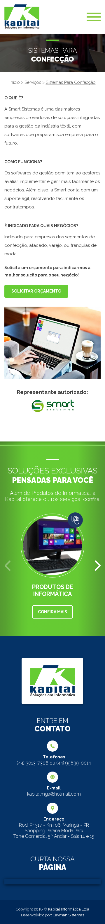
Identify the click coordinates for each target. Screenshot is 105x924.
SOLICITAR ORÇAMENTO (36, 291)
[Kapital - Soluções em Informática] (21, 16)
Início (15, 82)
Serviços (33, 82)
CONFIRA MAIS (52, 611)
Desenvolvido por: (52, 915)
